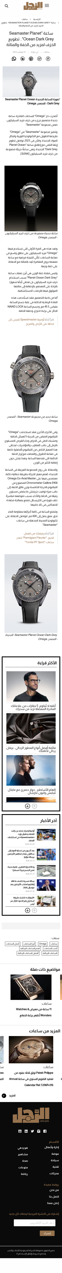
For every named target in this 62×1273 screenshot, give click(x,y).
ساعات (25, 19)
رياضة (24, 1173)
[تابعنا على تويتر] (32, 1131)
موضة (55, 1153)
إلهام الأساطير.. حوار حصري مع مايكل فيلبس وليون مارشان (32, 791)
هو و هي (23, 1147)
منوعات (23, 1167)
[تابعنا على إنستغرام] (38, 1131)
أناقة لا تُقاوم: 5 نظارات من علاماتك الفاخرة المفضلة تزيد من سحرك (33, 707)
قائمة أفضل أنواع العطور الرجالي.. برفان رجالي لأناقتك (31, 749)
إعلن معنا (53, 1203)
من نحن (54, 1189)
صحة (25, 1160)
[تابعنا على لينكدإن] (26, 1131)
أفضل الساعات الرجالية (28, 953)
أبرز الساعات (29, 943)
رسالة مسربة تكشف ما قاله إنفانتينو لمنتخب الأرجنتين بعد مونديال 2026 (22, 884)
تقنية (56, 1166)
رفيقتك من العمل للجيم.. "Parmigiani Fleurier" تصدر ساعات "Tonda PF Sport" (35, 538)
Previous (34, 806)
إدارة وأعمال (51, 1147)
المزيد (12, 1095)
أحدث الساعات (50, 948)
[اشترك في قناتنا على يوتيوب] (19, 1131)
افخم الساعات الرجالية (30, 948)
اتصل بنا (54, 1196)
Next (27, 806)
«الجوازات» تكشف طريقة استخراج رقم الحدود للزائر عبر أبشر (22, 900)
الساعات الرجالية (50, 953)
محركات (54, 1173)
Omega (42, 943)
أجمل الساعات (12, 943)
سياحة (55, 1160)
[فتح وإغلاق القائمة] (47, 6)
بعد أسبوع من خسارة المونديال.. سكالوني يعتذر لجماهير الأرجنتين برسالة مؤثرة (20, 853)
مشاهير (23, 1154)
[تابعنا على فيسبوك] (44, 1131)
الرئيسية (36, 19)
